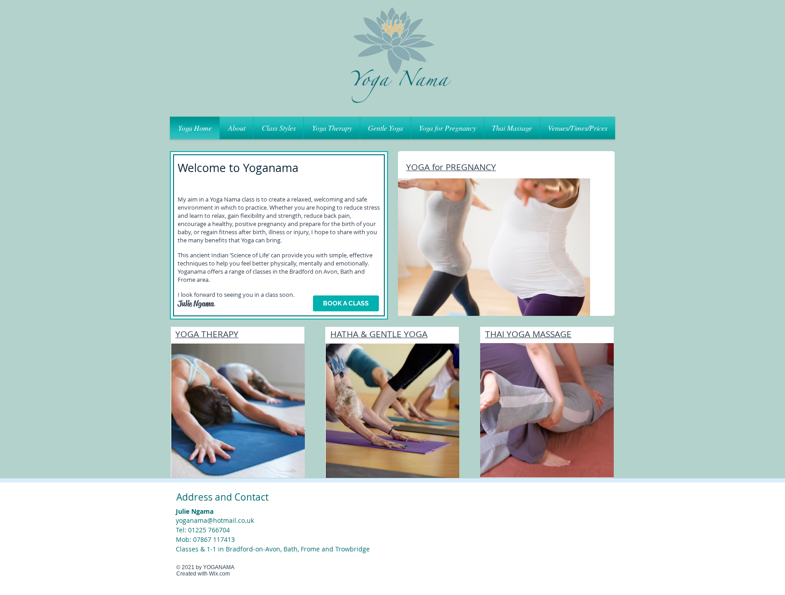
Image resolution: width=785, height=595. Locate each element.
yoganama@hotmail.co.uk (215, 520)
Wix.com (219, 573)
